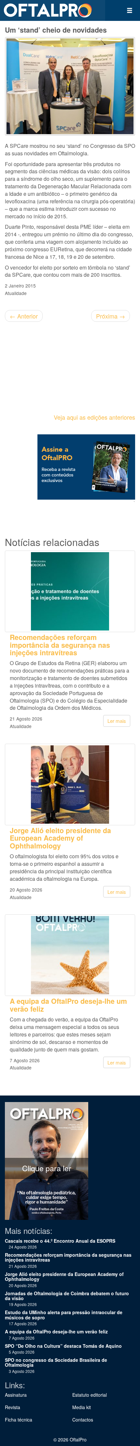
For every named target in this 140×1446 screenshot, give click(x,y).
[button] (129, 10)
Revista (12, 1407)
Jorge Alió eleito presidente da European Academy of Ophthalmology (60, 838)
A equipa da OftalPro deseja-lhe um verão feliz (68, 1005)
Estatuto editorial (89, 1395)
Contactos (82, 1419)
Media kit (81, 1407)
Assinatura (16, 1395)
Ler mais (116, 720)
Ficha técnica (18, 1419)
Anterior (24, 316)
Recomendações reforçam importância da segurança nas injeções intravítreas (60, 645)
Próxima (110, 316)
